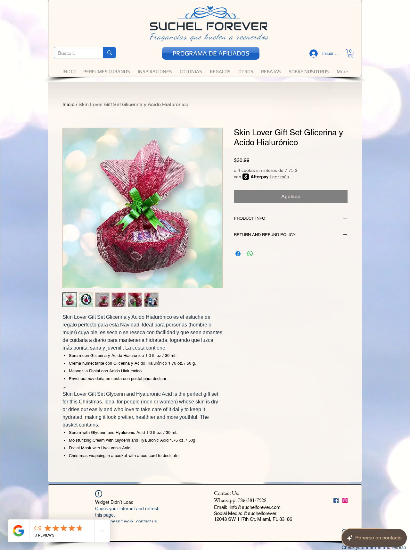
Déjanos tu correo (114, 274)
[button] (140, 338)
